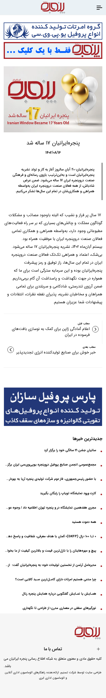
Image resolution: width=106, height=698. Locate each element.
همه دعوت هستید (84, 522)
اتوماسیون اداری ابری (52, 677)
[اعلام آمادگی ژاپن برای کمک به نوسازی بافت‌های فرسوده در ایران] (95, 329)
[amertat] (53, 31)
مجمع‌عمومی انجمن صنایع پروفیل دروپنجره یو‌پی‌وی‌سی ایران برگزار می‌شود (50, 464)
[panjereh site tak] (53, 50)
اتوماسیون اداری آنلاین (19, 672)
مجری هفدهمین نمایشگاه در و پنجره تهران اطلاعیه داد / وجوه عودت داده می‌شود (50, 507)
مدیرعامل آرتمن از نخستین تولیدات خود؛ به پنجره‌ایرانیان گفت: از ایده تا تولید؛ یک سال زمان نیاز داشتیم (50, 565)
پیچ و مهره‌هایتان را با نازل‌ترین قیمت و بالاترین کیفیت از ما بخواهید (50, 550)
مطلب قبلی (84, 324)
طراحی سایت (93, 672)
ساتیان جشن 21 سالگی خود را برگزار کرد (70, 450)
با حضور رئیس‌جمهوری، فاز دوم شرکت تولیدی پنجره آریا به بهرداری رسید (50, 479)
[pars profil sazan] (53, 406)
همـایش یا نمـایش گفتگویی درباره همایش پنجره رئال (59, 593)
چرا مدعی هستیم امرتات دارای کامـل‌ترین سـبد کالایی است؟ (55, 579)
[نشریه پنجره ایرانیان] (99, 7)
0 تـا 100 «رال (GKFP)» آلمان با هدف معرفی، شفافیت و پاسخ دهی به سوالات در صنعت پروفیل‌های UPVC (50, 536)
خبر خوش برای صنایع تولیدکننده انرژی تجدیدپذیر (56, 352)
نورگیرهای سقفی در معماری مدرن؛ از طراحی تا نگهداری (59, 608)
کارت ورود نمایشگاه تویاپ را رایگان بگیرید (68, 493)
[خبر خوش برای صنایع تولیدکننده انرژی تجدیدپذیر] (10, 350)
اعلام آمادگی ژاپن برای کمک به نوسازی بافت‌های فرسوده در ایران (51, 332)
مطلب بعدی (89, 347)
